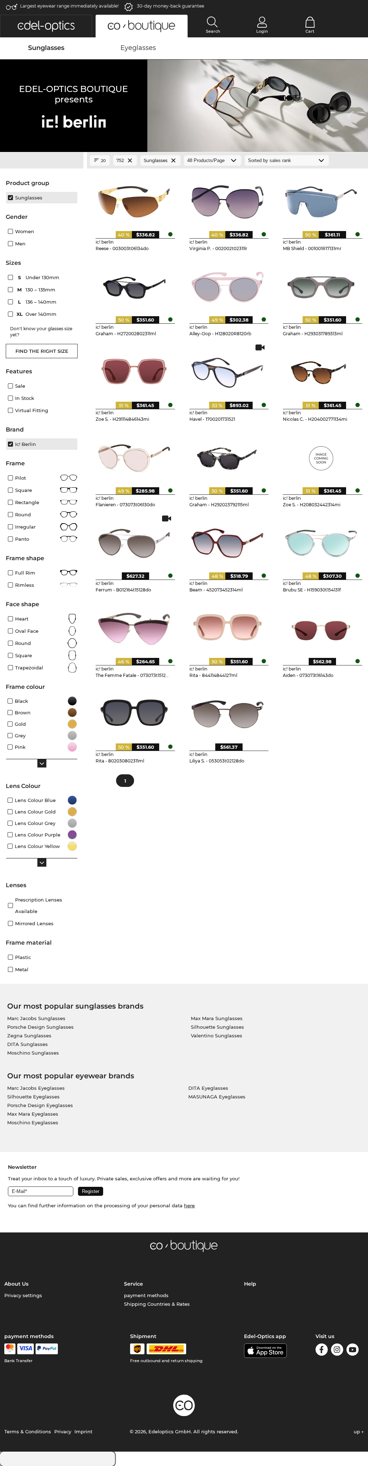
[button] (46, 26)
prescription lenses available (38, 905)
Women (24, 231)
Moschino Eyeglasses (32, 1122)
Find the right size (41, 351)
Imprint (83, 1431)
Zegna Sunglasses (29, 1035)
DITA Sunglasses (27, 1044)
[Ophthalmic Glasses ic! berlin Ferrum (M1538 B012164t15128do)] (134, 541)
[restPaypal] (47, 1348)
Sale (20, 386)
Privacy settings (23, 1295)
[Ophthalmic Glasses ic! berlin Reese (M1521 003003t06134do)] (134, 199)
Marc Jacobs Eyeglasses (36, 1088)
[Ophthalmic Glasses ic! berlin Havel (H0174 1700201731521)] (228, 370)
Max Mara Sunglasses (217, 1018)
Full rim (25, 573)
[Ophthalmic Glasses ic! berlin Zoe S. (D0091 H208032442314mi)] (321, 455)
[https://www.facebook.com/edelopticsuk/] (322, 1350)
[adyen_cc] (9, 1348)
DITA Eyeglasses (208, 1088)
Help (250, 1284)
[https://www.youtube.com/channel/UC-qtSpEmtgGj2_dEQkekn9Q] (352, 1350)
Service (133, 1284)
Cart (309, 31)
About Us (16, 1284)
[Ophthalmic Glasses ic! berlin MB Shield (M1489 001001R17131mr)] (321, 199)
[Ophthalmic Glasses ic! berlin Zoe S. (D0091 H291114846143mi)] (134, 370)
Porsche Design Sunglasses (40, 1027)
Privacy (62, 1431)
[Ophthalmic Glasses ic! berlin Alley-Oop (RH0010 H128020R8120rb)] (228, 284)
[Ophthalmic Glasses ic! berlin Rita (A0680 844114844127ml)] (228, 626)
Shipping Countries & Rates (157, 1304)
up (358, 1431)
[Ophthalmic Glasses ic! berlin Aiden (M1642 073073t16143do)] (321, 626)
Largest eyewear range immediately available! (69, 6)
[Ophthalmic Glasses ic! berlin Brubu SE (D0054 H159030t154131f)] (321, 541)
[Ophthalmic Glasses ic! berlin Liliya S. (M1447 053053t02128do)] (228, 711)
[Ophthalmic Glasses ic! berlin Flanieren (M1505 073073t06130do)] (134, 455)
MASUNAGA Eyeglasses (216, 1097)
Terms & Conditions (27, 1431)
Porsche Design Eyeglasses (40, 1105)
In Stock (24, 398)
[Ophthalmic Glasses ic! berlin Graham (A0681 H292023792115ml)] (228, 455)
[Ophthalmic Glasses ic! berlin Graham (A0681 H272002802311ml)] (134, 284)
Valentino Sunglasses (216, 1035)
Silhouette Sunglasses (217, 1027)
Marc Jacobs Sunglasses (36, 1018)
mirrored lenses (34, 923)
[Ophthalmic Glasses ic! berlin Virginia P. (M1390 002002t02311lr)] (228, 199)
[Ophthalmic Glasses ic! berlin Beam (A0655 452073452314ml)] (228, 541)
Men (20, 243)
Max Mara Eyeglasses (32, 1114)
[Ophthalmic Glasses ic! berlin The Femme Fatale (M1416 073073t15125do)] (134, 626)
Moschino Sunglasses (33, 1053)
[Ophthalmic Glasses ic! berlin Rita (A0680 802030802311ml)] (134, 711)
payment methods (146, 1295)
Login (262, 31)
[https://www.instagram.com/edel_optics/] (337, 1350)
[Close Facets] (41, 160)
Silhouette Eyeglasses (33, 1097)
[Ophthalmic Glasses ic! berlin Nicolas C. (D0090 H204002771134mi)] (321, 370)
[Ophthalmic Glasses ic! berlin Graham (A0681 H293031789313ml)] (321, 284)
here (189, 1205)
